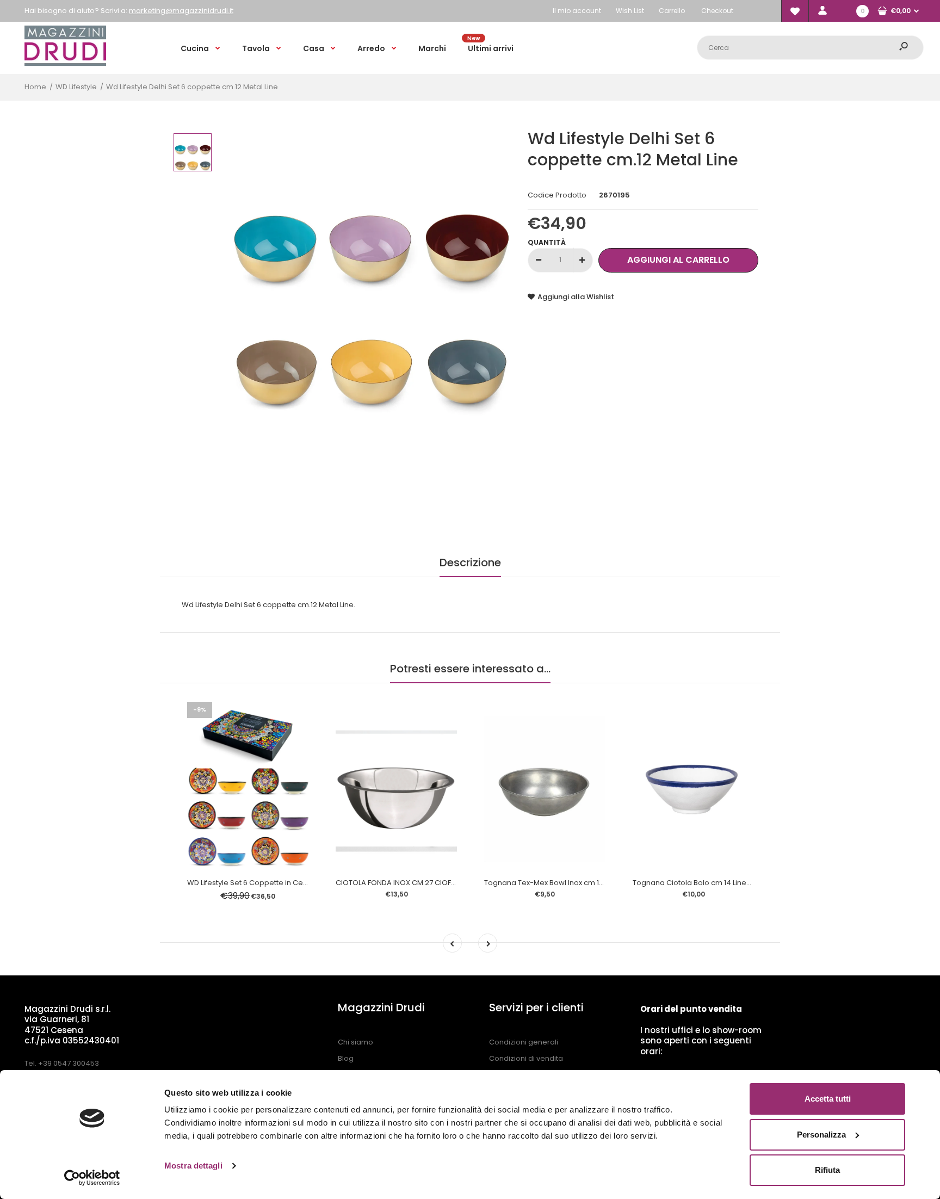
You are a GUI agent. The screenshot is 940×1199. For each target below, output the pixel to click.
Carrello (672, 10)
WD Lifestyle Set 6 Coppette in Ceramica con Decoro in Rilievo (295, 882)
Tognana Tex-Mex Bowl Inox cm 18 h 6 (549, 882)
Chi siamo (355, 1042)
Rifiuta (827, 1170)
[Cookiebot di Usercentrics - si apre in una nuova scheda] (92, 1178)
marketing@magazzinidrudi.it (181, 10)
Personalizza (821, 1134)
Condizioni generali (523, 1042)
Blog (346, 1058)
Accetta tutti (828, 1098)
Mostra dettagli (193, 1165)
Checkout (717, 10)
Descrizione (470, 562)
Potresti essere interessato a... (470, 668)
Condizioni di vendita (526, 1058)
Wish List (630, 10)
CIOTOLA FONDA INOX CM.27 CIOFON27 (403, 882)
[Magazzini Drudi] (65, 63)
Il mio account (577, 10)
